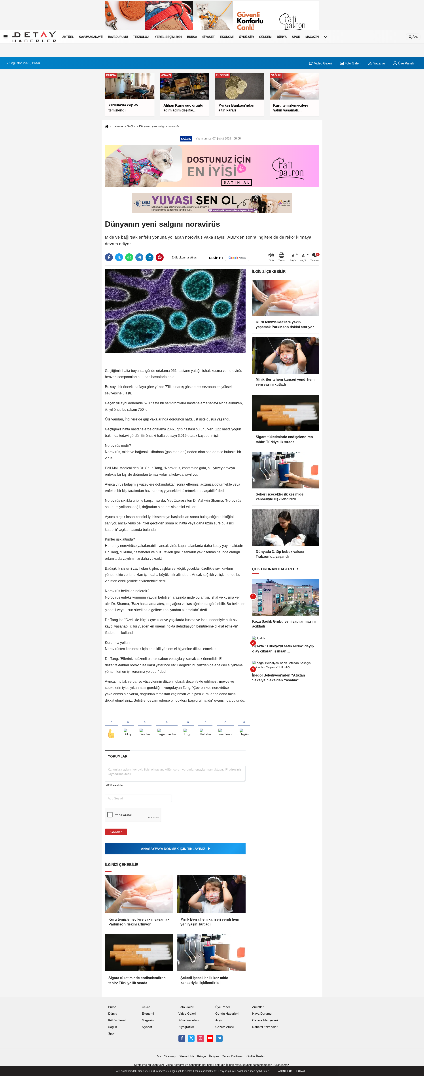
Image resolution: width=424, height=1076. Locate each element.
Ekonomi (227, 36)
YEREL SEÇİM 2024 (168, 36)
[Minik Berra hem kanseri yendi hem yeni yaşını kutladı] (211, 894)
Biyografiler (186, 1027)
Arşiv (218, 1020)
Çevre (146, 1007)
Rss (158, 1056)
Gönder (116, 832)
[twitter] (119, 257)
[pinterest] (160, 257)
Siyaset (208, 36)
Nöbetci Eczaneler (265, 1027)
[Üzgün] (244, 726)
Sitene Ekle (186, 1056)
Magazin (312, 36)
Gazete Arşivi (224, 1027)
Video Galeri (322, 63)
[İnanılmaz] (225, 726)
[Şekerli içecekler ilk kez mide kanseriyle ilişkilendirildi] (211, 952)
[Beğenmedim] (167, 726)
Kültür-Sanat (117, 1020)
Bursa (192, 36)
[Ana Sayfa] (106, 126)
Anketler (258, 1007)
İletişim (214, 1056)
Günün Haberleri (226, 1013)
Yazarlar (378, 63)
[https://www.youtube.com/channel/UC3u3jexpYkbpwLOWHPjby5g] (210, 1038)
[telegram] (139, 257)
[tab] (117, 756)
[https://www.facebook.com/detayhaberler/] (181, 1038)
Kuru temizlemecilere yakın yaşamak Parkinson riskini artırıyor (138, 922)
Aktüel (68, 36)
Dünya (282, 36)
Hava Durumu (262, 1013)
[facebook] (109, 257)
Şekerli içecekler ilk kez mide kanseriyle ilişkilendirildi (204, 980)
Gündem (265, 36)
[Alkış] (128, 726)
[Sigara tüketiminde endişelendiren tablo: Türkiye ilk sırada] (139, 952)
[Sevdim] (144, 726)
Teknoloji (141, 36)
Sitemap (170, 1056)
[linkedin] (149, 257)
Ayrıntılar (285, 1071)
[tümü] (325, 37)
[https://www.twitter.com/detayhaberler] (191, 1038)
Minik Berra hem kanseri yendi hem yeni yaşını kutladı (209, 922)
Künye (201, 1056)
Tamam (300, 1071)
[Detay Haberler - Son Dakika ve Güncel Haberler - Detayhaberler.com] (34, 37)
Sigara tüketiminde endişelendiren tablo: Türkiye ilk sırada (137, 980)
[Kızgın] (188, 726)
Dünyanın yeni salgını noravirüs (159, 126)
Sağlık (131, 126)
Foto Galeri (352, 63)
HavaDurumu (118, 36)
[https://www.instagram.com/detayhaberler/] (200, 1038)
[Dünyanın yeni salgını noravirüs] (175, 311)
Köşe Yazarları (188, 1020)
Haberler (117, 126)
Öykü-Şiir (246, 36)
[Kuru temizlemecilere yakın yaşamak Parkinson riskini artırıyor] (139, 894)
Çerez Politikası (232, 1056)
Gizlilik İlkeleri (255, 1056)
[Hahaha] (205, 726)
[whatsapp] (129, 257)
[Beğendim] (111, 726)
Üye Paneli (405, 63)
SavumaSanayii (91, 36)
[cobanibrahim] (219, 1038)
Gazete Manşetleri (265, 1020)
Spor (296, 36)
